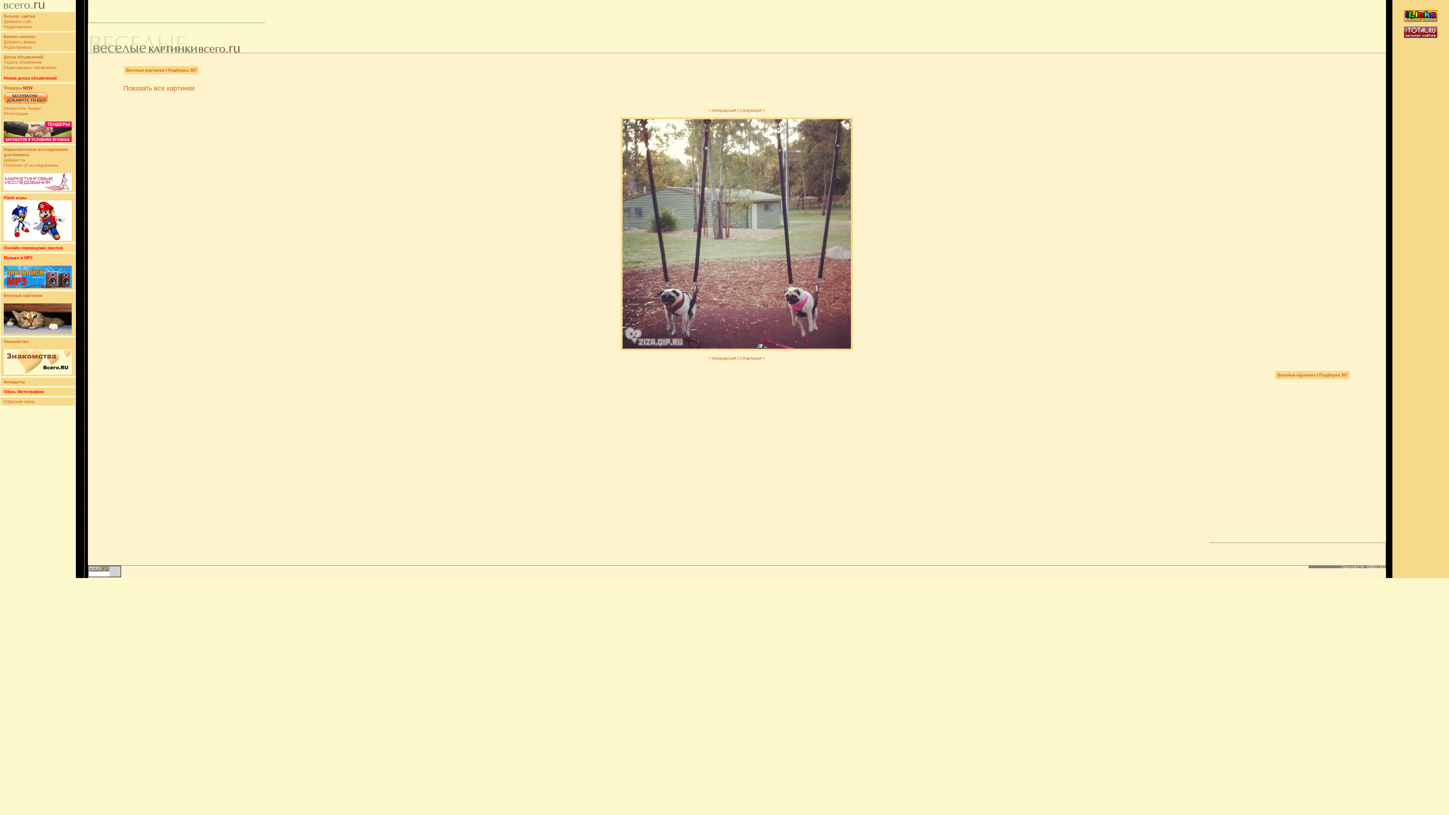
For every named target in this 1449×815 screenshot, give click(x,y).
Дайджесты (14, 160)
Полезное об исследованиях (31, 165)
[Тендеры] (38, 140)
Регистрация (16, 113)
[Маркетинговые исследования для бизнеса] (38, 189)
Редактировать (18, 27)
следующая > (752, 110)
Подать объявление (23, 62)
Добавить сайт (18, 21)
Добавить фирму (20, 42)
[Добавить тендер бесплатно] (26, 104)
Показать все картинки (159, 88)
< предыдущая (722, 110)
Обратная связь (19, 401)
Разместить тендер (22, 108)
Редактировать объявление (30, 67)
